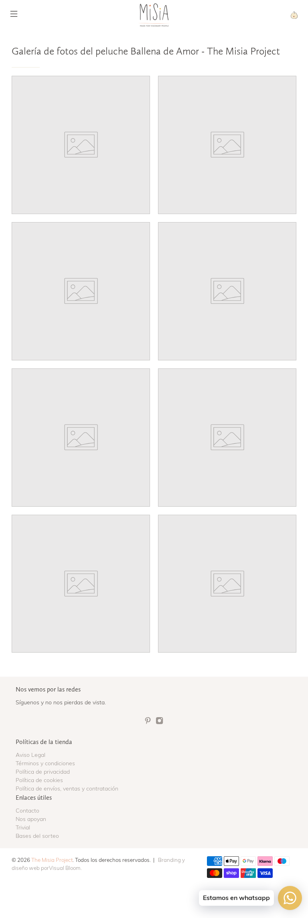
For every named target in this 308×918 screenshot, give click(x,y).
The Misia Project (52, 860)
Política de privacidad (43, 771)
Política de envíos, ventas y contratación (67, 788)
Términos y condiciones (45, 763)
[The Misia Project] (154, 15)
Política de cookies (39, 780)
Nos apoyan (31, 819)
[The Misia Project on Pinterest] (148, 722)
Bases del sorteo (37, 835)
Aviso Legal (30, 754)
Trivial (23, 827)
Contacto (27, 810)
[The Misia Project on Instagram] (159, 722)
